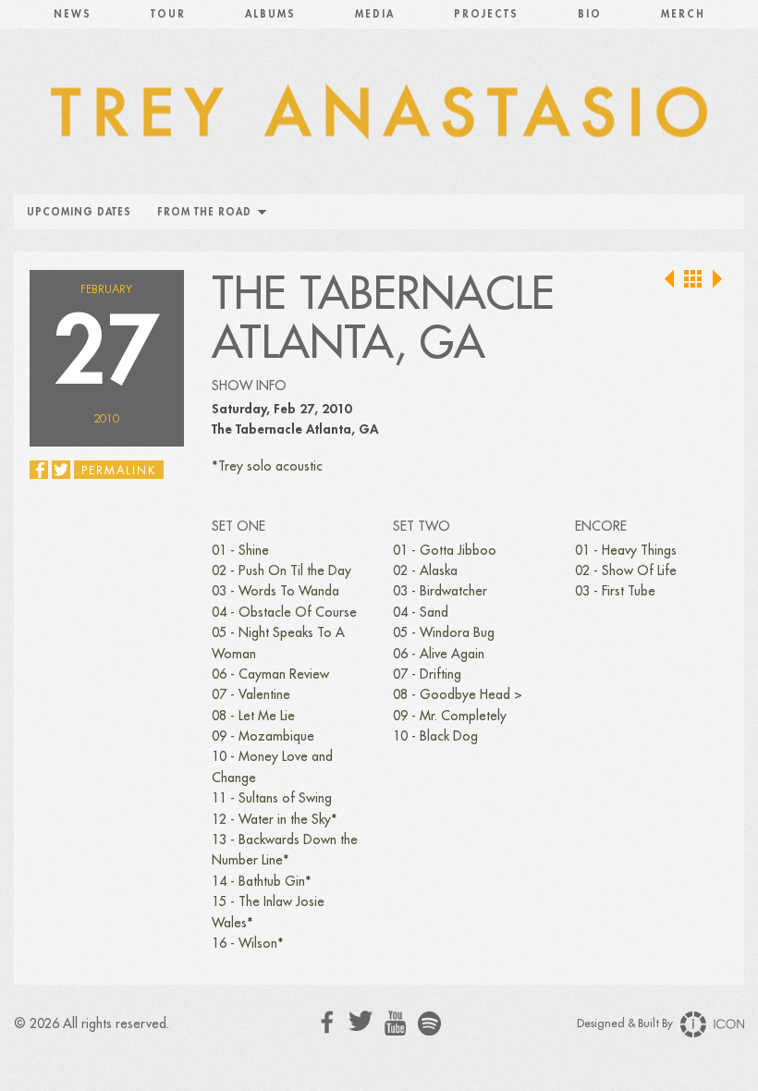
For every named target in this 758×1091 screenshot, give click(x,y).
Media (375, 14)
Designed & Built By (626, 1023)
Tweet (61, 469)
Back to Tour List (693, 279)
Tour (168, 14)
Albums (270, 14)
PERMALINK (118, 470)
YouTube (395, 1023)
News (73, 14)
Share (39, 469)
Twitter (360, 1021)
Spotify (429, 1023)
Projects (486, 14)
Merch (683, 14)
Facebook (327, 1022)
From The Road (204, 212)
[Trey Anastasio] (379, 120)
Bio (590, 14)
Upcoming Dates (79, 212)
